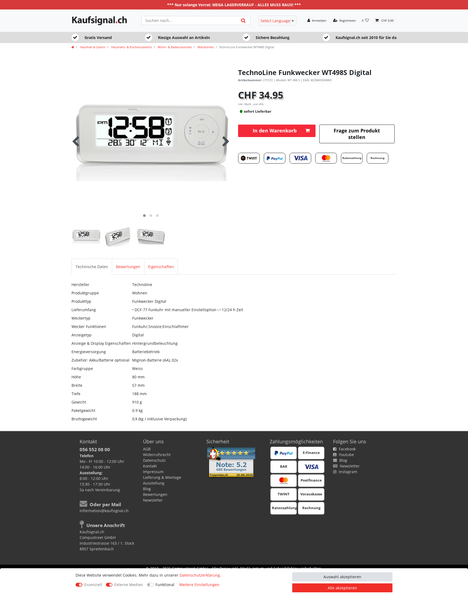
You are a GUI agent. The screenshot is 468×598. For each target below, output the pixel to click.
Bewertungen (128, 266)
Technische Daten (92, 266)
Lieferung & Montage (162, 477)
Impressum (153, 471)
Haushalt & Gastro (92, 47)
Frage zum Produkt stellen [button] (357, 133)
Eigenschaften (161, 266)
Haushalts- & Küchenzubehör (131, 47)
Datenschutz (154, 460)
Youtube (346, 454)
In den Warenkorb (275, 130)
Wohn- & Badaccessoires (174, 47)
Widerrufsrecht (157, 454)
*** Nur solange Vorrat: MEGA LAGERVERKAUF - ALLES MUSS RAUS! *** (234, 4)
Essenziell (93, 584)
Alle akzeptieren (342, 587)
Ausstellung (153, 483)
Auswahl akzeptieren (342, 576)
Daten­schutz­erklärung (200, 575)
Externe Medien (128, 584)
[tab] (92, 267)
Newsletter (153, 500)
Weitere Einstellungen (199, 584)
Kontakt (150, 466)
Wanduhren (205, 47)
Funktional (164, 584)
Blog (147, 488)
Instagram (347, 471)
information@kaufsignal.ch (104, 510)
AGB (147, 448)
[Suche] (243, 20)
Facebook (347, 448)
